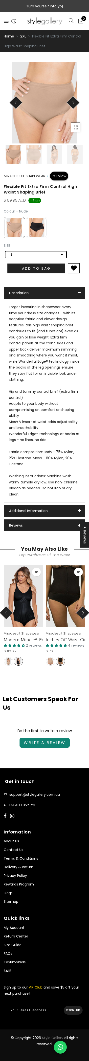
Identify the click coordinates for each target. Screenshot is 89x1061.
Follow (61, 176)
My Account (14, 927)
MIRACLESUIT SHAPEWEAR (24, 176)
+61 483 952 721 (22, 805)
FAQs (8, 953)
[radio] (14, 227)
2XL (23, 36)
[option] (44, 102)
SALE (7, 970)
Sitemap (11, 901)
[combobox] (36, 254)
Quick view (36, 572)
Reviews (16, 525)
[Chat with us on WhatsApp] (60, 1047)
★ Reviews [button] (84, 535)
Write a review (45, 742)
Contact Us (13, 849)
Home (9, 36)
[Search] (71, 21)
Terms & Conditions (21, 858)
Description (19, 292)
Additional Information (28, 510)
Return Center (16, 936)
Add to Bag (36, 268)
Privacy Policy (15, 875)
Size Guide (13, 944)
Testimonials (15, 962)
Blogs (8, 892)
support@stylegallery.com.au (34, 794)
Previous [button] (13, 106)
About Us (11, 841)
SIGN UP (73, 1010)
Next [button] (70, 105)
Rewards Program (19, 884)
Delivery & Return (18, 867)
